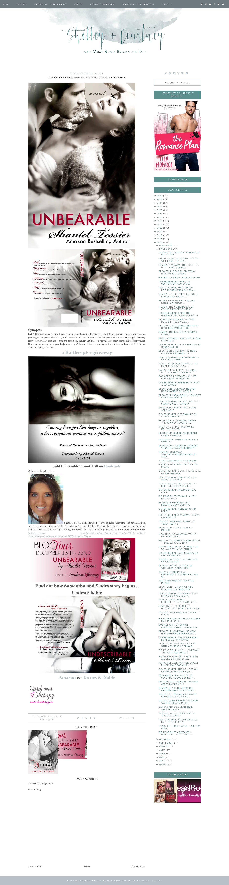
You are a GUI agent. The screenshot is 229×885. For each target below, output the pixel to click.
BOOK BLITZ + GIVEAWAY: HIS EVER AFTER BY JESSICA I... (178, 683)
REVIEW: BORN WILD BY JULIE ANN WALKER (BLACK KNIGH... (178, 702)
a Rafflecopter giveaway (87, 352)
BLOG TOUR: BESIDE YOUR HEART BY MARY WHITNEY (178, 434)
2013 (160, 242)
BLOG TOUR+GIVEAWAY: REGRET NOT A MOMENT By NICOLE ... (177, 390)
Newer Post (35, 867)
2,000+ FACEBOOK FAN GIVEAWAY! (178, 461)
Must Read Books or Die (90, 881)
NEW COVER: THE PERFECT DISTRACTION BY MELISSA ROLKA (179, 607)
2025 (160, 199)
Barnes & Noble (98, 677)
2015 (160, 235)
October (165, 739)
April (163, 761)
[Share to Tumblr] (90, 718)
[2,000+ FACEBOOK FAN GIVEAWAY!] (189, 791)
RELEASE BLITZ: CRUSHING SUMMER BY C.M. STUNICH (180, 619)
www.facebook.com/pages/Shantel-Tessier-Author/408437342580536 (113, 533)
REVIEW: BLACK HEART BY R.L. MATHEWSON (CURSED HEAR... (177, 689)
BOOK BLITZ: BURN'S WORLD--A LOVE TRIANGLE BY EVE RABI (180, 541)
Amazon (67, 677)
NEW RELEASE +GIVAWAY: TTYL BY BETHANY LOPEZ (178, 535)
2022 (160, 210)
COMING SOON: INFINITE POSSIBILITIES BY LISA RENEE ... (178, 601)
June (162, 754)
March (163, 764)
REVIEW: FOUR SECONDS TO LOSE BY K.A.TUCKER (178, 560)
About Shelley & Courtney (138, 4)
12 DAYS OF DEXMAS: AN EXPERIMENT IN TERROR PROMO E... (178, 574)
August (164, 746)
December (166, 245)
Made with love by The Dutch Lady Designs (134, 881)
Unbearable (47, 719)
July (162, 750)
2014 (160, 239)
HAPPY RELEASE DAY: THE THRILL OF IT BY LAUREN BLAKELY (178, 371)
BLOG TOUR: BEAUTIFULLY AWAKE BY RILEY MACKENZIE (180, 396)
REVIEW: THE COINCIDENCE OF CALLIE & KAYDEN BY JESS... (176, 308)
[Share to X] (78, 718)
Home (6, 4)
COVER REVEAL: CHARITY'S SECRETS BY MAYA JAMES (174, 282)
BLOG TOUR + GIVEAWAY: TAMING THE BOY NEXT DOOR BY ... (177, 421)
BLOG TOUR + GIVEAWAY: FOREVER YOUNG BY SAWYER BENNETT (178, 447)
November (166, 249)
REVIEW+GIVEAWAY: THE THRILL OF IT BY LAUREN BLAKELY (179, 266)
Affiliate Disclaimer (102, 4)
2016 (160, 231)
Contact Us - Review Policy (50, 4)
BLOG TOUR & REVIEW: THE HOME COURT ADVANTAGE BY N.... (178, 352)
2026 (160, 196)
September (166, 743)
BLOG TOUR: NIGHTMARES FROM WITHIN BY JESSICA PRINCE (177, 645)
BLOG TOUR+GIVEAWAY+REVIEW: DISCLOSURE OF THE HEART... (177, 632)
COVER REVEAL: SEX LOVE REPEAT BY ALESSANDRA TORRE (179, 638)
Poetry (78, 4)
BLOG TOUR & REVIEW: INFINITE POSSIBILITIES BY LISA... (177, 320)
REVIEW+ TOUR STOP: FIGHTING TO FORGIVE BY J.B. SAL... (178, 295)
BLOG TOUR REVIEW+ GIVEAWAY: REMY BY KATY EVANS (177, 272)
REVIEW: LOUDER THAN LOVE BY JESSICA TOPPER (177, 714)
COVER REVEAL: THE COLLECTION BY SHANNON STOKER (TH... (178, 670)
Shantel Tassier (51, 716)
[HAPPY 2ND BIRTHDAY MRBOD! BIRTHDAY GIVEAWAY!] (165, 791)
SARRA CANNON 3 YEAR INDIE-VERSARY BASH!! (176, 708)
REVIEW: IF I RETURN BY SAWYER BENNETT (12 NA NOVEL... (178, 695)
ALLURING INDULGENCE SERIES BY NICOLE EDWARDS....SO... (179, 327)
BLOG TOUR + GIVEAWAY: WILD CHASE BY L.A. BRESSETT (176, 588)
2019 (160, 221)
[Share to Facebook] (82, 718)
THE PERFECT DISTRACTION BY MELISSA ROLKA (176, 428)
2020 (160, 217)
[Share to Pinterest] (86, 718)
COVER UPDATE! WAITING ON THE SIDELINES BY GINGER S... (178, 485)
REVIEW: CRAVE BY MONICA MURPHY (180, 277)
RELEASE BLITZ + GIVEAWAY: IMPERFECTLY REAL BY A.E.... (176, 733)
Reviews (21, 4)
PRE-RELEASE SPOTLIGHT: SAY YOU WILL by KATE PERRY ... (179, 260)
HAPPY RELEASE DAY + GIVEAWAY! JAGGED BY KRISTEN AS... (178, 657)
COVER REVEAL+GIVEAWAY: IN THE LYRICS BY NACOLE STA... (178, 594)
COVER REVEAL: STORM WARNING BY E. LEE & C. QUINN (178, 721)
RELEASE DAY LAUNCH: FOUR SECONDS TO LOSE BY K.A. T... (177, 676)
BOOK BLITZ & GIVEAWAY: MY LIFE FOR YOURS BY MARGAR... (178, 377)
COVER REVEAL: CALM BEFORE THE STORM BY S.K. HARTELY (179, 402)
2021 (160, 214)
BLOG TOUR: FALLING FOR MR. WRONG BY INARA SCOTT (176, 567)
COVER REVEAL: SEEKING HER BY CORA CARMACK (178, 415)
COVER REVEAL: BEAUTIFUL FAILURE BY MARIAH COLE (180, 472)
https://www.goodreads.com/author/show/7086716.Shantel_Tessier (59, 536)
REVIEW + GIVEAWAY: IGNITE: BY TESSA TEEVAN (177, 522)
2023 (160, 206)
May (162, 757)
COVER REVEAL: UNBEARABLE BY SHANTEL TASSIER (178, 478)
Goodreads (112, 466)
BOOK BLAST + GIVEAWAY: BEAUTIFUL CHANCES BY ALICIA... (179, 626)
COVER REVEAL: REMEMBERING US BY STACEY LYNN (179, 358)
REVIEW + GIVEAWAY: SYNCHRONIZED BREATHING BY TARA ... (178, 454)
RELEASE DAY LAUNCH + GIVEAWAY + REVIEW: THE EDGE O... (179, 651)
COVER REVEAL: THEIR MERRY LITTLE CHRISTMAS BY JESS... (177, 289)
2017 (160, 228)
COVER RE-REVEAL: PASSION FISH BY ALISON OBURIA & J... (178, 365)
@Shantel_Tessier (36, 533)
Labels (165, 4)
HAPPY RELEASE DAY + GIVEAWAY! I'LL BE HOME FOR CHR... (178, 664)
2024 (160, 203)
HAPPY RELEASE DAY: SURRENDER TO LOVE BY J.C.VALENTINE (179, 548)
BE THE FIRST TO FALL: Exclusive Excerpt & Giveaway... (177, 301)
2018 (160, 224)
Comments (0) (126, 718)
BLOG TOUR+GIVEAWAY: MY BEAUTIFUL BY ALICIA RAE (175, 503)
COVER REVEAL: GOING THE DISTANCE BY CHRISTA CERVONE (179, 314)
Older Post (138, 867)
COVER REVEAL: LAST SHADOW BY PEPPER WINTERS (178, 554)
